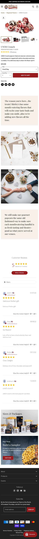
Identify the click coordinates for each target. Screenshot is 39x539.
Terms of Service (7, 530)
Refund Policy (19, 532)
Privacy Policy (18, 530)
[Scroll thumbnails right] (36, 39)
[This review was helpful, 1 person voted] (30, 314)
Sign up (31, 509)
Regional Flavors (12, 13)
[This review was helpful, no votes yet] (30, 401)
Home (3, 13)
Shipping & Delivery (29, 530)
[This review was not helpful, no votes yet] (34, 314)
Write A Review (19, 273)
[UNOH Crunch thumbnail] (6, 40)
